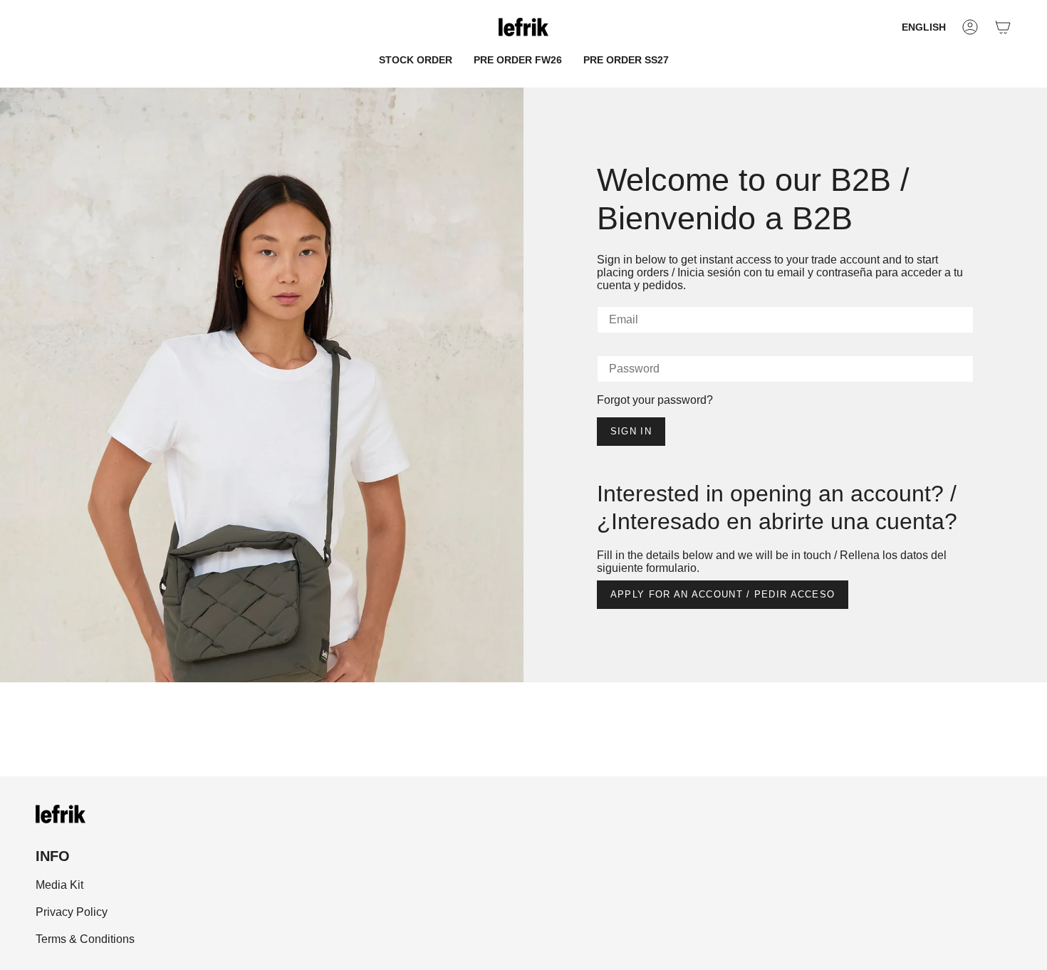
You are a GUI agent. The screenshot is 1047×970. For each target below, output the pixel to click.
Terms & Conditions (85, 939)
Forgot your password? (655, 400)
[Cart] (1002, 27)
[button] (415, 60)
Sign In (631, 431)
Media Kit (59, 885)
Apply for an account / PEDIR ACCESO (722, 594)
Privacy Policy (72, 912)
